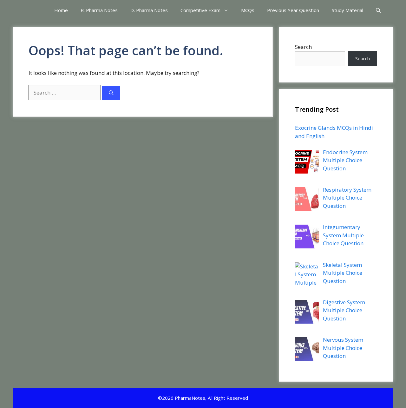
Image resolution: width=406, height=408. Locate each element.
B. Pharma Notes (99, 10)
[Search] (111, 93)
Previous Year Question (293, 10)
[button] (378, 10)
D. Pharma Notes (149, 10)
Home (61, 10)
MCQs (247, 10)
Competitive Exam (200, 10)
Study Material (347, 10)
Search (303, 46)
